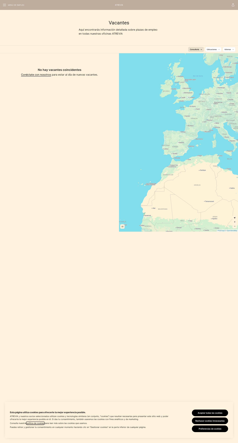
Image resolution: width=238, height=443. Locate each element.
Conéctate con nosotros (36, 74)
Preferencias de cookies (210, 429)
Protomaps (221, 230)
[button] (233, 4)
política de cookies (35, 423)
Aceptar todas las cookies (210, 413)
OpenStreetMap (232, 230)
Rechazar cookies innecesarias (210, 421)
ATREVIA (119, 5)
